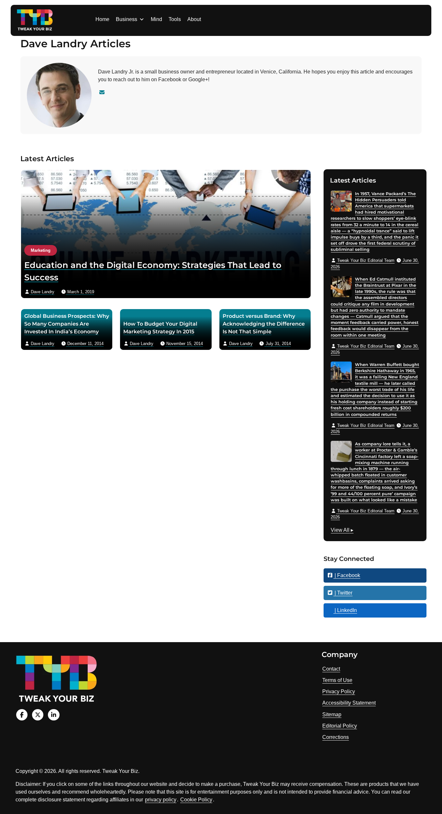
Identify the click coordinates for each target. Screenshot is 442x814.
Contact (331, 669)
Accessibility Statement (349, 703)
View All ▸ (342, 531)
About (194, 19)
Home (102, 19)
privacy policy (160, 799)
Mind (156, 19)
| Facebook (346, 575)
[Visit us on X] (37, 714)
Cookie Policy (196, 799)
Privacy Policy (338, 691)
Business (126, 19)
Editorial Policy (339, 726)
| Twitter (342, 593)
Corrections (335, 737)
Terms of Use (337, 680)
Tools (175, 19)
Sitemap (331, 714)
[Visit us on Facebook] (22, 714)
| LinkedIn (345, 610)
